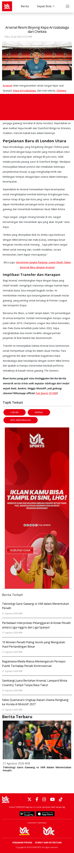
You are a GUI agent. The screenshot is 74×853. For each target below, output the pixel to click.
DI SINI (53, 393)
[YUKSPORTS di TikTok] (60, 799)
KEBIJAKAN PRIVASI (22, 842)
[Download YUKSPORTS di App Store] (45, 813)
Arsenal (7, 85)
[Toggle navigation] (67, 6)
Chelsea (61, 90)
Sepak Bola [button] (44, 6)
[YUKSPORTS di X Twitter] (29, 799)
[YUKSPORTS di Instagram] (44, 799)
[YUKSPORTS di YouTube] (52, 799)
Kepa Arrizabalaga (24, 90)
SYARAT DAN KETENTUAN (48, 842)
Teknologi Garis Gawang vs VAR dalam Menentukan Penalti (37, 768)
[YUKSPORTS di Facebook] (37, 799)
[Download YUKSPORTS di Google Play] (27, 813)
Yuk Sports (41, 393)
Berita (25, 6)
